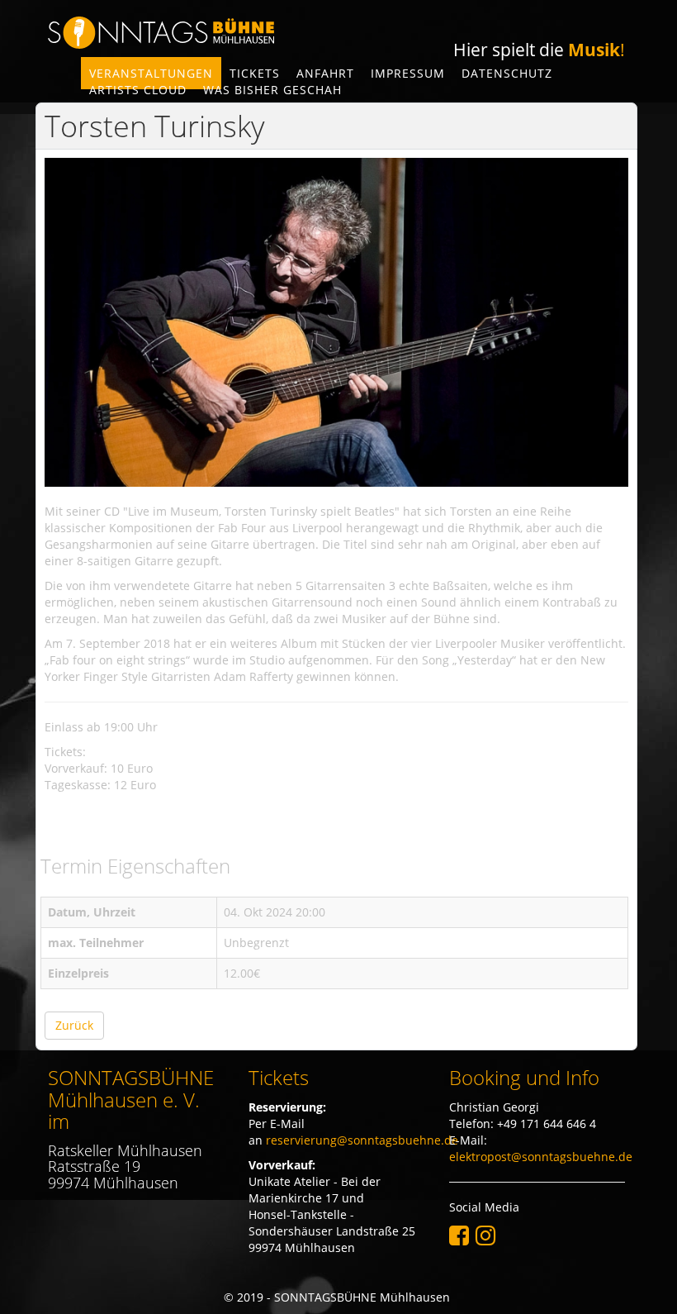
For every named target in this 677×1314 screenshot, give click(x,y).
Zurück (74, 1025)
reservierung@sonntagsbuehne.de (362, 1140)
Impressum (408, 73)
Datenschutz (507, 73)
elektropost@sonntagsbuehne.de (540, 1156)
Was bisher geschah (272, 90)
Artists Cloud (138, 90)
